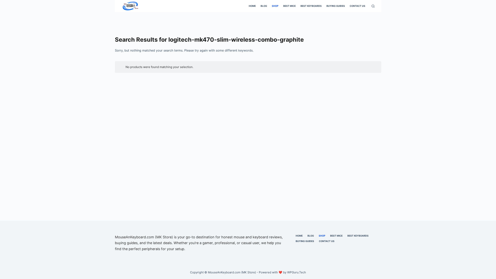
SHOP (275, 5)
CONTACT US (357, 5)
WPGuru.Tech (296, 272)
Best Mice (289, 5)
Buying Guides (335, 5)
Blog (264, 5)
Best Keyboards (311, 5)
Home (252, 5)
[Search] (373, 6)
